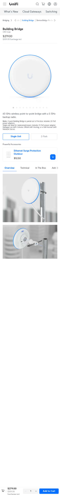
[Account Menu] (55, 4)
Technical (24, 167)
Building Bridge (28, 20)
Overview (9, 167)
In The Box (41, 167)
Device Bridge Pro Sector (46, 20)
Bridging (6, 20)
